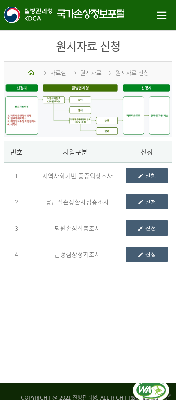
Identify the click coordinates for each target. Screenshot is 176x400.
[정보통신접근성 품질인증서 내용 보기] (151, 383)
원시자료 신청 (132, 72)
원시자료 (91, 72)
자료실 (58, 72)
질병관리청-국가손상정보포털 (44, 15)
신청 (150, 176)
